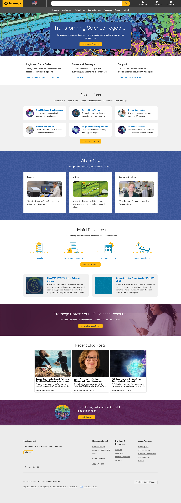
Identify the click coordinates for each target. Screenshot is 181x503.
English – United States (145, 482)
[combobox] (86, 3)
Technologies (80, 10)
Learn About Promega (91, 44)
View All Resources (91, 264)
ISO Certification (144, 450)
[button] (126, 3)
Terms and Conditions (59, 486)
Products (55, 10)
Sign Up (28, 452)
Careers (141, 461)
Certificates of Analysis (73, 258)
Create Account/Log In (35, 77)
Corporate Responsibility (147, 454)
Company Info (143, 447)
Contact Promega (98, 447)
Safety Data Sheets (142, 258)
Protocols (39, 258)
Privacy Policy (44, 486)
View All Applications (90, 141)
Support (118, 10)
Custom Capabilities (122, 457)
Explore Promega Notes (90, 326)
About (126, 10)
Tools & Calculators (108, 258)
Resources (108, 10)
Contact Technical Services (129, 77)
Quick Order (54, 77)
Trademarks (73, 486)
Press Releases (144, 457)
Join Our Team (78, 77)
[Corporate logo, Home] (13, 3)
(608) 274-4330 (98, 464)
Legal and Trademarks (30, 486)
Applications (67, 10)
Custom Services (94, 10)
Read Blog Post (86, 417)
